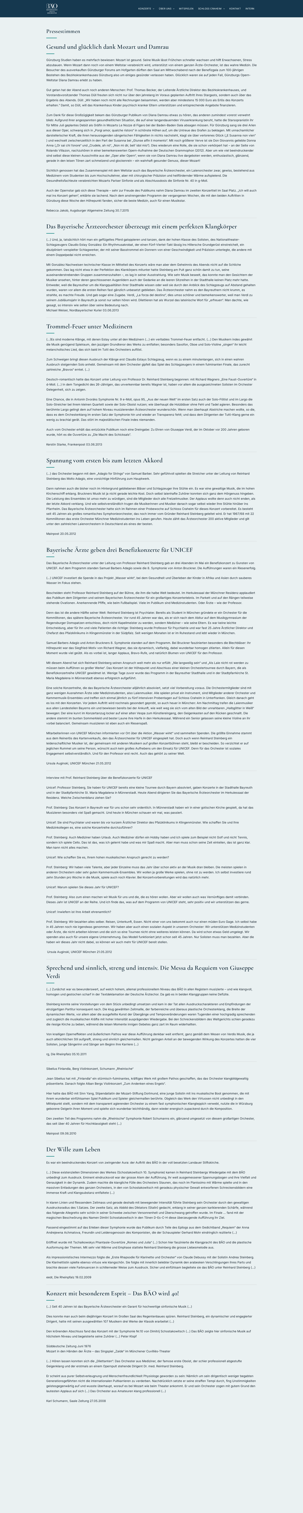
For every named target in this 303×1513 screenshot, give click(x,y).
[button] (152, 9)
